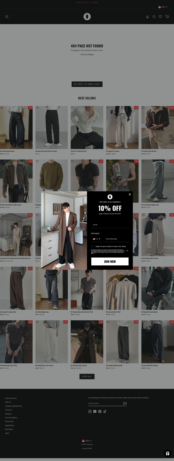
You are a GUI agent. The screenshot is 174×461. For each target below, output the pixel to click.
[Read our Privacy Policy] (127, 250)
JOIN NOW (110, 261)
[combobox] (96, 239)
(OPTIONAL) (95, 233)
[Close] (130, 194)
